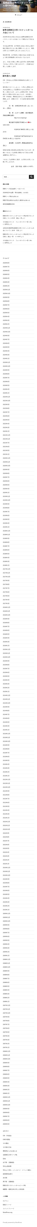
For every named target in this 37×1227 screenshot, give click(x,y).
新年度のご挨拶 (9, 76)
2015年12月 (6, 649)
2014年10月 (6, 703)
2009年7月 (6, 932)
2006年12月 (6, 1051)
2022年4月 (6, 423)
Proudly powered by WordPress (12, 1222)
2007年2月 (6, 1043)
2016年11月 (6, 611)
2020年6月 (6, 481)
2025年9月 (6, 297)
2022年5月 (6, 420)
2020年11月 (6, 462)
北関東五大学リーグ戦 (10, 1155)
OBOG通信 (6, 1139)
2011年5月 (6, 848)
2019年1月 (6, 527)
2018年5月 (6, 554)
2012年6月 (6, 802)
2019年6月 (6, 515)
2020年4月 (6, 488)
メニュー (19, 15)
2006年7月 (6, 1070)
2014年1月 (6, 730)
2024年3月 (6, 355)
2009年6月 (6, 936)
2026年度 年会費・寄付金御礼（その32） (16, 192)
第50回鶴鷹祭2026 (9, 204)
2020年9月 (6, 469)
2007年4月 (6, 1036)
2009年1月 (6, 955)
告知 (4, 1158)
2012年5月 (6, 806)
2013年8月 (6, 749)
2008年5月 (6, 986)
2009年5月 (6, 940)
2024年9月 (6, 335)
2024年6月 (6, 343)
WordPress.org (7, 1212)
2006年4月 (6, 1082)
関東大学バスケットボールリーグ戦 (14, 1185)
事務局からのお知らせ (10, 1151)
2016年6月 (6, 630)
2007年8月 (6, 1020)
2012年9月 (6, 791)
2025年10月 (6, 293)
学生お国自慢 (7, 1166)
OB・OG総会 (7, 1135)
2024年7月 (6, 339)
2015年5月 (6, 676)
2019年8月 (6, 508)
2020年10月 (6, 465)
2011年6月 (6, 844)
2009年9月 (6, 925)
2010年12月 (6, 867)
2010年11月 (6, 871)
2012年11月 (6, 783)
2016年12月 (6, 607)
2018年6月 (6, 550)
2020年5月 (6, 485)
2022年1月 (6, 431)
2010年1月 (6, 909)
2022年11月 (6, 397)
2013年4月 (6, 764)
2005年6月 (6, 1120)
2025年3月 (6, 320)
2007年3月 (6, 1040)
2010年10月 (6, 875)
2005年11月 (6, 1101)
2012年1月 (6, 818)
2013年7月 (6, 753)
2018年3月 (6, 561)
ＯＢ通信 (6, 1143)
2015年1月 (6, 691)
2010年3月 (6, 902)
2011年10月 (6, 829)
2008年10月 (6, 967)
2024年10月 (6, 332)
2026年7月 (6, 266)
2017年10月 (6, 576)
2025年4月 (6, 316)
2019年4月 (6, 523)
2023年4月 (6, 389)
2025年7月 (6, 305)
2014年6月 (6, 718)
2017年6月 (6, 592)
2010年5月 (6, 894)
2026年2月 (6, 286)
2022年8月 (6, 408)
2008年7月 (6, 978)
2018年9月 (6, 538)
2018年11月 (6, 534)
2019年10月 (6, 500)
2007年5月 (6, 1032)
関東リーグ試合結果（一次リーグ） (14, 189)
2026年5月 (6, 274)
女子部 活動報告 (8, 1162)
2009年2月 (6, 952)
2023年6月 (6, 381)
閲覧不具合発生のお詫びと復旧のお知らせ (16, 200)
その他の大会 (7, 1147)
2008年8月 (6, 975)
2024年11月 (6, 328)
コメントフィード (8, 1208)
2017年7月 (6, 588)
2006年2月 (6, 1089)
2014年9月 (6, 707)
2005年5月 (6, 1124)
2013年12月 (6, 733)
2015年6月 (6, 672)
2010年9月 (6, 879)
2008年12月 (6, 959)
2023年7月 (6, 377)
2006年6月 (6, 1074)
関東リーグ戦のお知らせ (10, 196)
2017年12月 (6, 569)
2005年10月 (6, 1105)
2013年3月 (6, 768)
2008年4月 (6, 990)
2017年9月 (6, 580)
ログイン (6, 1201)
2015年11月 (6, 653)
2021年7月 (6, 443)
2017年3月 (6, 603)
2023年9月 (6, 370)
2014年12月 (6, 695)
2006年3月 (6, 1086)
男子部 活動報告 (8, 1181)
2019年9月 (6, 504)
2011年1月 (6, 864)
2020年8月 (6, 473)
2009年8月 (6, 929)
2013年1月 (6, 776)
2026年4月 (6, 278)
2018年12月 (6, 531)
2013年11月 (6, 737)
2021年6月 (6, 446)
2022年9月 (6, 404)
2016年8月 (6, 622)
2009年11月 (6, 917)
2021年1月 (6, 454)
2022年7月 (6, 412)
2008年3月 (6, 994)
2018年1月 (6, 565)
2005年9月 (6, 1108)
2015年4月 (6, 680)
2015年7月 (6, 668)
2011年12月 (6, 821)
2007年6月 (6, 1028)
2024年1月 (6, 358)
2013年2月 (6, 772)
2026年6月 (6, 270)
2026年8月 (6, 263)
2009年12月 (6, 913)
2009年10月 (6, 921)
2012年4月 (6, 810)
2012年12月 (6, 779)
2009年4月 (6, 944)
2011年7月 (6, 841)
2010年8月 (6, 883)
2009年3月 (6, 948)
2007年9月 (6, 1017)
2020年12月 (6, 458)
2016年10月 (6, 615)
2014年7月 (6, 714)
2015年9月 (6, 661)
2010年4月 (6, 898)
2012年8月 (6, 795)
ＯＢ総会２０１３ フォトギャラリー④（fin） (18, 222)
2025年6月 (6, 309)
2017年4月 (6, 599)
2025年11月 (6, 289)
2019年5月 (6, 519)
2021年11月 (6, 439)
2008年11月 (6, 963)
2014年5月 (6, 722)
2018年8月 (6, 542)
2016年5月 (6, 634)
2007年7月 (6, 1024)
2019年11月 (6, 496)
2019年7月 (6, 511)
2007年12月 (6, 1005)
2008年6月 (6, 982)
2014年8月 (6, 710)
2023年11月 (6, 362)
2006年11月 (6, 1055)
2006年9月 (6, 1062)
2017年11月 (6, 573)
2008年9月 (6, 971)
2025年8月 (6, 301)
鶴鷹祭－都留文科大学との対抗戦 (13, 1189)
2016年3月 (6, 642)
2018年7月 (6, 546)
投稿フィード (7, 1204)
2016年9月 (6, 619)
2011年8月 (6, 837)
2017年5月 (6, 596)
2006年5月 (6, 1078)
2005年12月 (6, 1097)
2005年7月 (6, 1116)
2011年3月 (6, 856)
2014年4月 (6, 726)
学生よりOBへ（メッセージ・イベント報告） (17, 1170)
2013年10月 (6, 741)
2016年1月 (6, 645)
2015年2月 (6, 687)
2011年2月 (6, 860)
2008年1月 (6, 1001)
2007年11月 (6, 1009)
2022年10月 (6, 400)
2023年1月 (6, 393)
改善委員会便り (8, 1174)
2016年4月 (6, 638)
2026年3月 (6, 282)
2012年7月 (6, 798)
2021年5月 (6, 450)
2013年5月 (6, 760)
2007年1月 (6, 1047)
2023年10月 (6, 366)
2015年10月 (6, 657)
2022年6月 (6, 416)
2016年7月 (6, 626)
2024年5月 (6, 347)
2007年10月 (6, 1013)
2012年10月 (6, 787)
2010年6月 (6, 890)
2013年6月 (6, 756)
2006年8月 (6, 1066)
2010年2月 (6, 906)
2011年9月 (6, 833)
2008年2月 (6, 997)
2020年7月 (6, 477)
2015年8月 (6, 665)
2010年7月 (6, 886)
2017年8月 (6, 584)
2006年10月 (6, 1059)
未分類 (5, 1178)
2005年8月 (6, 1112)
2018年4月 (6, 557)
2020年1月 (6, 492)
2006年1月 (6, 1093)
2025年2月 (6, 324)
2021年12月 (6, 435)
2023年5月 (6, 385)
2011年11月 (6, 825)
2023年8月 (6, 374)
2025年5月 (6, 312)
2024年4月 (6, 351)
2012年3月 (6, 814)
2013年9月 (6, 745)
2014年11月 (6, 699)
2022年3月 (6, 427)
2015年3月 (6, 684)
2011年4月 (6, 852)
